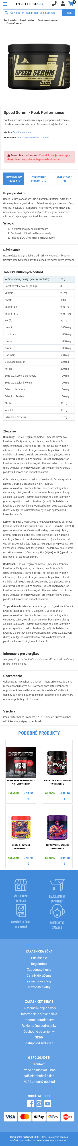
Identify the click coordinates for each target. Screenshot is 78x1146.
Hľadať (69, 12)
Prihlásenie (39, 958)
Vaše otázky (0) (64, 179)
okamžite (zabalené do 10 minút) (33, 137)
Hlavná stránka (10, 20)
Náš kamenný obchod (39, 1081)
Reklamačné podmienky (39, 1025)
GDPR (39, 1037)
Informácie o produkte (14, 179)
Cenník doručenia (39, 975)
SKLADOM (13, 793)
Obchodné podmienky (39, 1031)
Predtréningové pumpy (48, 20)
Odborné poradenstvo (39, 1019)
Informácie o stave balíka (39, 1014)
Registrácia (39, 963)
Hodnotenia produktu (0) (39, 179)
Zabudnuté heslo (39, 969)
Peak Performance (22, 132)
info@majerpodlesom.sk (55, 1140)
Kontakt (39, 1064)
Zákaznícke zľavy (39, 981)
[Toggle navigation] (6, 3)
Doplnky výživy (27, 20)
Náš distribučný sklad (39, 1076)
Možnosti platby (39, 987)
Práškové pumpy (14, 23)
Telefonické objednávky (39, 1008)
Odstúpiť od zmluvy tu (39, 1043)
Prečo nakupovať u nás (39, 1070)
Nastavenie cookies (58, 1137)
